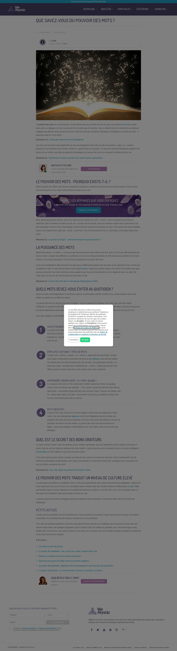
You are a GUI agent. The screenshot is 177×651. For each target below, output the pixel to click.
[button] (74, 339)
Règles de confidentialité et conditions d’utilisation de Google (87, 333)
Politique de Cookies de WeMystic (86, 328)
